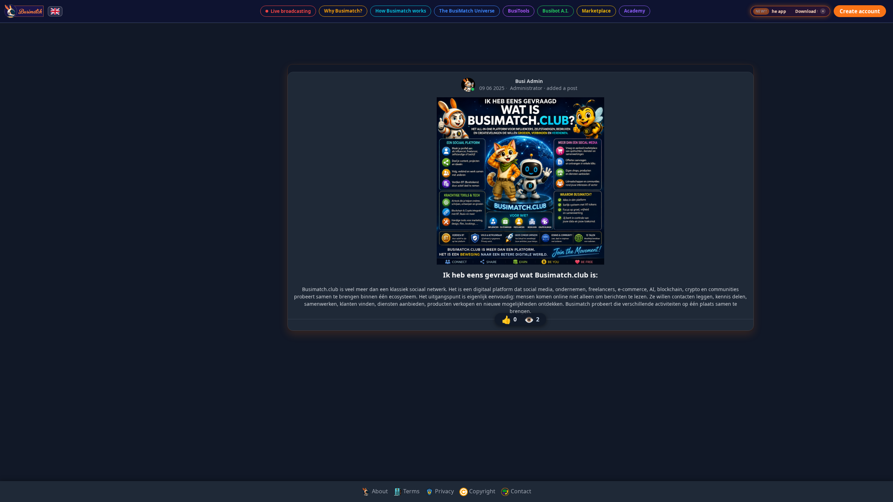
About (379, 491)
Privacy (444, 491)
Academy (634, 11)
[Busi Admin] (468, 85)
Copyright (481, 491)
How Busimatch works (400, 11)
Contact (520, 491)
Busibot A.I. (555, 11)
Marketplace (596, 11)
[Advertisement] (31, 133)
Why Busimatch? (343, 11)
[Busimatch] (24, 11)
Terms (411, 491)
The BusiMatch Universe (467, 11)
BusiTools (518, 11)
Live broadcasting (291, 11)
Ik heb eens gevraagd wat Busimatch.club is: (520, 275)
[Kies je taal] (55, 11)
